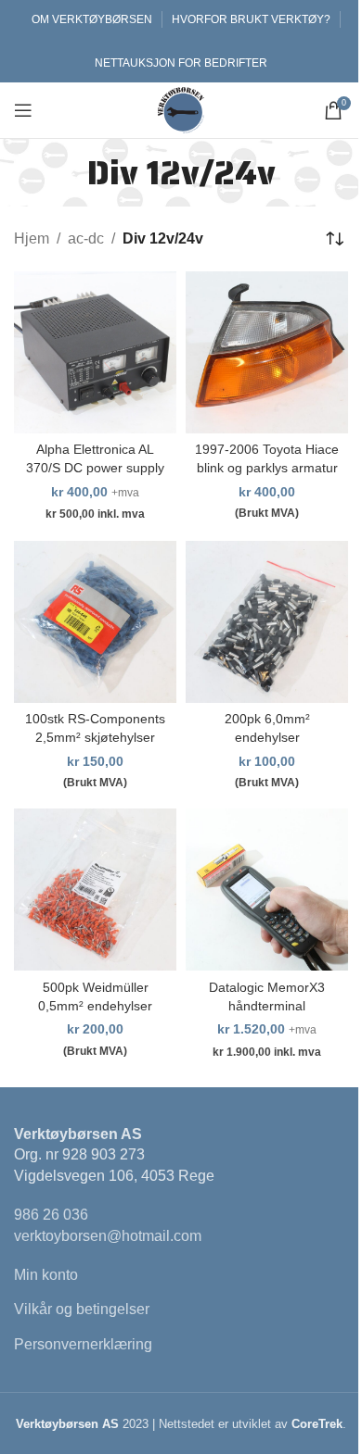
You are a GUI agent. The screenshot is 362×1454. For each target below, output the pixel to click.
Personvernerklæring (83, 1344)
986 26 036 (51, 1214)
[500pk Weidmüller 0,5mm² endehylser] (95, 889)
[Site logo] (181, 109)
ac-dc (86, 238)
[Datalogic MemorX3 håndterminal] (267, 889)
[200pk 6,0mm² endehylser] (267, 622)
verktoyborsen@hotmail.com (107, 1236)
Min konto (46, 1275)
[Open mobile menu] (23, 110)
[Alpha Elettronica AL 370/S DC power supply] (95, 352)
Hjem (31, 238)
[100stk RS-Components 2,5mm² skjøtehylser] (95, 622)
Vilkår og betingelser (81, 1309)
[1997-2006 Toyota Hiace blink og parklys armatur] (267, 352)
